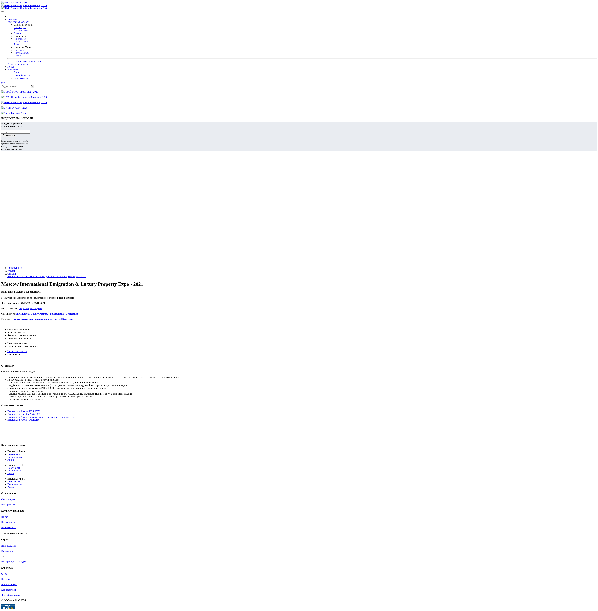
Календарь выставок (18, 22)
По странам (20, 38)
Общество (67, 319)
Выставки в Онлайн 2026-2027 (23, 414)
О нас (17, 72)
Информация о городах (13, 561)
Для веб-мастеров (10, 595)
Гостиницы (7, 551)
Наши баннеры (22, 75)
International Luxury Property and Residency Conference (47, 313)
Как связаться (21, 78)
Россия (11, 271)
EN (3, 83)
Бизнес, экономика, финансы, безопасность (36, 319)
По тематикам (21, 30)
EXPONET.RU (15, 268)
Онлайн (11, 273)
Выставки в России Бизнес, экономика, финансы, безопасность (41, 417)
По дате (5, 517)
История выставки (17, 351)
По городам (20, 27)
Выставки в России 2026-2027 (23, 411)
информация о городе (30, 308)
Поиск (10, 66)
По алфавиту (8, 522)
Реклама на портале (17, 64)
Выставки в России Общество (23, 419)
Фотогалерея (8, 499)
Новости (12, 19)
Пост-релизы (8, 504)
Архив (17, 33)
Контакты (12, 69)
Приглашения (8, 545)
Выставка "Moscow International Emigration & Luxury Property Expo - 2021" (46, 276)
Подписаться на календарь (28, 61)
